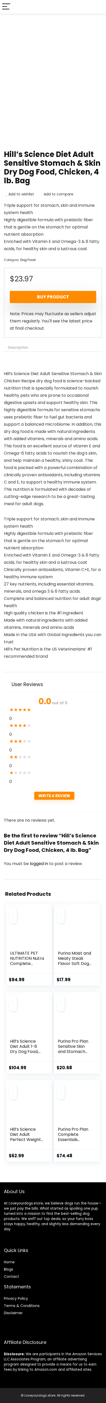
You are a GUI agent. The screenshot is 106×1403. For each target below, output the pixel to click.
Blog (7, 1269)
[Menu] (6, 7)
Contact (11, 1276)
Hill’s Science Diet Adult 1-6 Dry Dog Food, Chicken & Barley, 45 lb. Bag (24, 1054)
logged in (39, 864)
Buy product (53, 297)
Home (9, 1262)
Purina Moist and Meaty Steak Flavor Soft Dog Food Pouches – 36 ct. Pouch (74, 963)
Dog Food (28, 260)
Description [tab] (18, 347)
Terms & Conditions (22, 1305)
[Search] (98, 7)
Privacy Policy (16, 1298)
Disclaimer (13, 1312)
